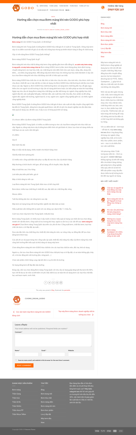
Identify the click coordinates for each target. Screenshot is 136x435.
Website (71, 350)
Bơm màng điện (107, 36)
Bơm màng (44, 6)
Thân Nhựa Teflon (57, 10)
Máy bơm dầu (106, 52)
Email (44, 350)
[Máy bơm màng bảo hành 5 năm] (22, 8)
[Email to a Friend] (53, 282)
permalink (67, 290)
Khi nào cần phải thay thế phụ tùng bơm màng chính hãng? (115, 212)
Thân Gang (53, 6)
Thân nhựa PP (42, 10)
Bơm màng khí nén (108, 40)
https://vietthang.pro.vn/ (86, 431)
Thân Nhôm (63, 6)
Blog (67, 10)
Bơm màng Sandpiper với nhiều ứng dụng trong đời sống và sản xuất (115, 233)
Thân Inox (74, 6)
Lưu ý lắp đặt (106, 48)
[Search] (37, 6)
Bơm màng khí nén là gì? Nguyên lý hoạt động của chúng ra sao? (115, 202)
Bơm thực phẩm (107, 44)
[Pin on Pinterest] (57, 282)
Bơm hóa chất (106, 32)
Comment (18, 332)
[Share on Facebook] (45, 282)
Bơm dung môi (106, 28)
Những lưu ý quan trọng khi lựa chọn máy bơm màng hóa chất (114, 222)
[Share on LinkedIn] (61, 282)
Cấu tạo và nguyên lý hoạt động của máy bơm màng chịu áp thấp (115, 191)
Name (17, 350)
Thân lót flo (84, 6)
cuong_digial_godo (62, 29)
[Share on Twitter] (49, 282)
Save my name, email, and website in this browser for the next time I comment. (43, 360)
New (102, 57)
